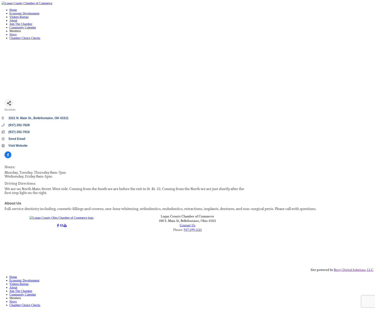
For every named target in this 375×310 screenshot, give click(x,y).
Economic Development (24, 13)
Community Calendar (22, 27)
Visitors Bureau (19, 17)
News (13, 34)
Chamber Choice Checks (24, 38)
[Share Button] (8, 103)
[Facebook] (58, 225)
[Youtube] (65, 225)
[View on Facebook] (7, 157)
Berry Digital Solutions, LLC (353, 270)
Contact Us (187, 225)
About (13, 20)
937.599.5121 (193, 230)
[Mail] (61, 225)
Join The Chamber (20, 24)
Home (13, 10)
